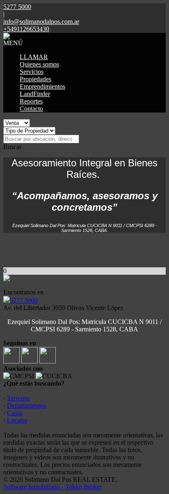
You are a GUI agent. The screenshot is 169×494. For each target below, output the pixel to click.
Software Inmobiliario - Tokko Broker (52, 486)
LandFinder (35, 93)
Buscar (12, 146)
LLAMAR (34, 56)
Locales (17, 420)
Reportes (31, 101)
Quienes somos (39, 64)
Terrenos (18, 398)
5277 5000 (24, 300)
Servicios (31, 71)
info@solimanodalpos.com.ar (41, 21)
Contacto (31, 108)
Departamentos (26, 405)
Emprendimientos (42, 86)
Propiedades (35, 79)
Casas (14, 412)
